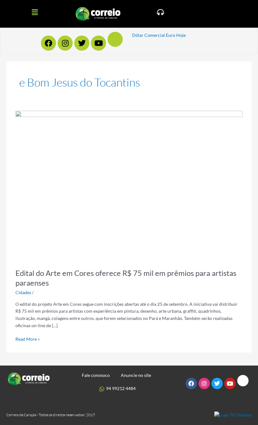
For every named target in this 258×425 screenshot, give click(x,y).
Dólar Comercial (148, 35)
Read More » (27, 339)
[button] (34, 12)
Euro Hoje (176, 35)
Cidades (23, 292)
